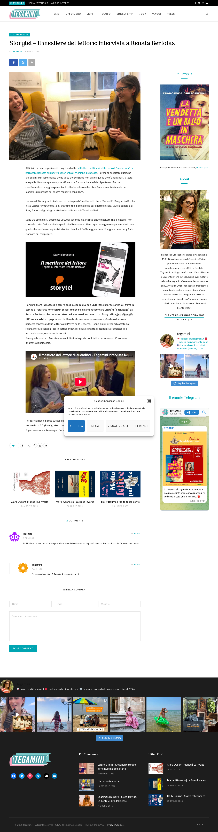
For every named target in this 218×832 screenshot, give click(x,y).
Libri (90, 13)
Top (201, 824)
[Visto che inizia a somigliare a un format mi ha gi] (90, 714)
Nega (95, 425)
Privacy (109, 824)
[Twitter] (23, 62)
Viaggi (156, 13)
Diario (106, 13)
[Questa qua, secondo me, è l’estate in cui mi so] (163, 714)
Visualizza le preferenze (128, 425)
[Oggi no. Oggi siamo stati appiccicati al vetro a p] (197, 366)
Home (55, 13)
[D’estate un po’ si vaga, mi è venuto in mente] (200, 714)
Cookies (119, 824)
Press (171, 13)
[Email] (12, 204)
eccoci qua (202, 167)
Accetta (76, 425)
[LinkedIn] (12, 213)
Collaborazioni (19, 34)
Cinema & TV (124, 13)
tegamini (17, 51)
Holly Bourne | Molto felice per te (120, 502)
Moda (142, 13)
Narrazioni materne (109, 781)
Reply (137, 533)
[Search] (206, 13)
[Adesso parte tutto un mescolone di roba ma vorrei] (127, 714)
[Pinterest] (12, 195)
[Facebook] (13, 62)
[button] (148, 401)
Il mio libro (73, 13)
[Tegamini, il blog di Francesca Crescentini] (25, 14)
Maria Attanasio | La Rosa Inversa (48, 3)
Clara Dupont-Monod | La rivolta (29, 502)
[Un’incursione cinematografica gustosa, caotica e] (172, 366)
